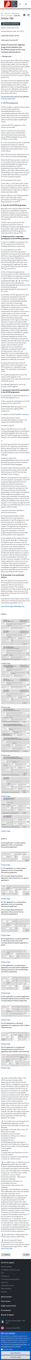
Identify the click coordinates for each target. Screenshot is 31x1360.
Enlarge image (5, 663)
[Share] (28, 15)
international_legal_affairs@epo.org (12, 606)
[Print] (24, 15)
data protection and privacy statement (11, 1346)
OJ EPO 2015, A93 (6, 1248)
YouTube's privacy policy (20, 1344)
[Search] (20, 4)
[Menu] (26, 4)
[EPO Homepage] (10, 4)
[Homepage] (2, 13)
